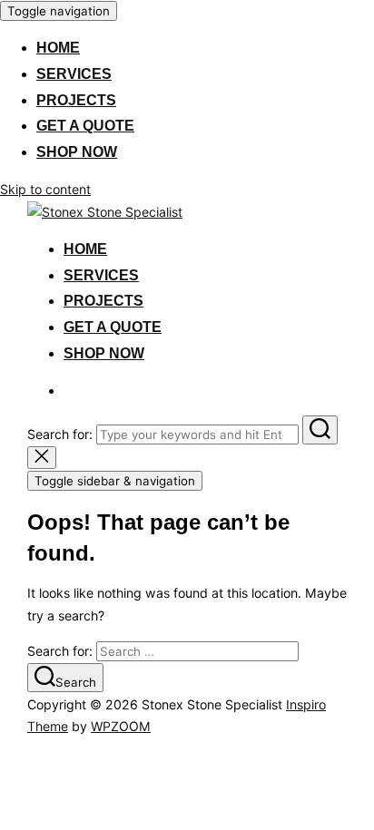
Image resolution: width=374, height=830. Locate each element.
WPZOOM (121, 726)
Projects (76, 100)
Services (74, 74)
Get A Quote (85, 125)
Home (58, 47)
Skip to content (45, 189)
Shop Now (76, 152)
